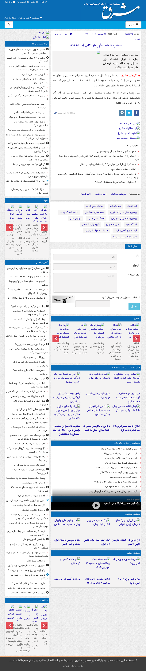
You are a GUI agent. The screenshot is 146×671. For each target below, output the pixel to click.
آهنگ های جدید (96, 218)
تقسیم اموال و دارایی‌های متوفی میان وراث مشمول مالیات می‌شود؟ (27, 136)
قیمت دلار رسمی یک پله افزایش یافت (119, 453)
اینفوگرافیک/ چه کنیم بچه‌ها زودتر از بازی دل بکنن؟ (35, 636)
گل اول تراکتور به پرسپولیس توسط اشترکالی (30, 166)
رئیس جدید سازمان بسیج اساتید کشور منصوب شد (29, 106)
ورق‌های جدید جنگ (36, 561)
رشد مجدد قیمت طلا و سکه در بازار (121, 463)
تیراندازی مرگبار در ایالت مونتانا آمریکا (27, 306)
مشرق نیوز (112, 9)
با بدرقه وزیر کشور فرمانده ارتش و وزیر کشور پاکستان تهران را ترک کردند (28, 68)
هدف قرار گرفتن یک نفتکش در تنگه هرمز (25, 391)
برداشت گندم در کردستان (67, 579)
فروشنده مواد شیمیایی (96, 231)
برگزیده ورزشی (132, 514)
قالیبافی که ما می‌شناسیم (33, 74)
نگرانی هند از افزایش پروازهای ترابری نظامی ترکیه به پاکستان (29, 89)
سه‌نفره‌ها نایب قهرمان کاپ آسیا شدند (96, 45)
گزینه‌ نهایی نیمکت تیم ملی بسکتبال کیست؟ (115, 182)
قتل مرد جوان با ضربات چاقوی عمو (27, 234)
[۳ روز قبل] (113, 335)
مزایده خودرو (112, 224)
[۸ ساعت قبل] (43, 621)
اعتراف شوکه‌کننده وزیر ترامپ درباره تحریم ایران (29, 191)
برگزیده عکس (133, 553)
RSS (43, 2)
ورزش (131, 25)
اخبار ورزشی (100, 194)
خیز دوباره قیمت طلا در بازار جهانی (121, 458)
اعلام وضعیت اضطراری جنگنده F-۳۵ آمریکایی (29, 372)
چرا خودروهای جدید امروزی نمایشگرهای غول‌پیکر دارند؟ (79, 348)
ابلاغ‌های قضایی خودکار (34, 539)
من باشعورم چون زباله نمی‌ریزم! (129, 581)
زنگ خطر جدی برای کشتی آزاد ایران (97, 542)
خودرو (137, 319)
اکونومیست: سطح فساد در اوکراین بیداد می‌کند (28, 283)
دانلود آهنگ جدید (69, 212)
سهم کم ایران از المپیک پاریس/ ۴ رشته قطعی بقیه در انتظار (108, 164)
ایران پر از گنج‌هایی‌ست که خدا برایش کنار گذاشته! (27, 182)
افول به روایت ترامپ (35, 378)
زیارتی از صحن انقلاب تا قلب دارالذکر (28, 592)
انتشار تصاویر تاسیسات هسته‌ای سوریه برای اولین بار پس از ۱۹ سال (28, 51)
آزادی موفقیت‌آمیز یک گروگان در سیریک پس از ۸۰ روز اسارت (66, 397)
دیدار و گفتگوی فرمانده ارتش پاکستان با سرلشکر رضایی (28, 149)
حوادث (44, 201)
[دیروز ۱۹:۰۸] (66, 413)
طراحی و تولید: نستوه (73, 666)
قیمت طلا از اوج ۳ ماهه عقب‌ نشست (27, 277)
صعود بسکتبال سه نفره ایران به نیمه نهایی (116, 151)
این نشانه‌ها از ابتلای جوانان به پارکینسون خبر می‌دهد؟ (27, 638)
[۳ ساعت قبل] (66, 566)
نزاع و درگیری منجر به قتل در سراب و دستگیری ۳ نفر (18, 239)
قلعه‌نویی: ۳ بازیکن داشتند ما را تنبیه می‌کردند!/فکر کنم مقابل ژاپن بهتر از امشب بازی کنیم (98, 158)
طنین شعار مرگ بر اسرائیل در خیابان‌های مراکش (27, 270)
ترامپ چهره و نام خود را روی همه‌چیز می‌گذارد (29, 576)
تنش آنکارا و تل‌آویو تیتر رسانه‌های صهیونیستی (30, 402)
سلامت (44, 601)
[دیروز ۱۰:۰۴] (66, 527)
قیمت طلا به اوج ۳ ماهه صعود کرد (121, 486)
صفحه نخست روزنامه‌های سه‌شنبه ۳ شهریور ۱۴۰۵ (97, 581)
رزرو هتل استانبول (94, 212)
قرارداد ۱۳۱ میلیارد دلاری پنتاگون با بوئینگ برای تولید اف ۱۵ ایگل (27, 291)
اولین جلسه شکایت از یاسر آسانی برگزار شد (28, 97)
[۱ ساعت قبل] (126, 381)
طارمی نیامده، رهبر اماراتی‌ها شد (30, 443)
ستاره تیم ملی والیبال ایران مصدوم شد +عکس (67, 542)
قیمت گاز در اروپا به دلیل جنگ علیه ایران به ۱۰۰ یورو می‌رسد (27, 533)
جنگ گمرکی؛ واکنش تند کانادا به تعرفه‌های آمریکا (31, 321)
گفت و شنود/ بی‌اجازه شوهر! (31, 496)
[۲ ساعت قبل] (96, 566)
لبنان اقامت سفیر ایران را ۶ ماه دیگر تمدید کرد (126, 428)
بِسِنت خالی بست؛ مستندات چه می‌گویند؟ (25, 478)
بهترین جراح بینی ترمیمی (124, 218)
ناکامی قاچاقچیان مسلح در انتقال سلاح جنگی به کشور (96, 428)
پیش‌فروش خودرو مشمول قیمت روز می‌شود (97, 348)
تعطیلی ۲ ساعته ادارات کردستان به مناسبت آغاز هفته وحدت (30, 313)
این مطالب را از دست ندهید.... (124, 368)
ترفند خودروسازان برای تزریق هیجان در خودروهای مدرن (133, 351)
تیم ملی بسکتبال (118, 194)
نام (137, 256)
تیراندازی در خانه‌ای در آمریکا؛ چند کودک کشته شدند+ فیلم (128, 397)
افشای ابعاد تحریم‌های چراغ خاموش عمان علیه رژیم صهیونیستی (27, 174)
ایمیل (136, 265)
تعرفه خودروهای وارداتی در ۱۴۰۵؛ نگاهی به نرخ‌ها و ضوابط (114, 351)
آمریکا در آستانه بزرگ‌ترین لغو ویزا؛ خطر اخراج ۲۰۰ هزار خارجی (28, 329)
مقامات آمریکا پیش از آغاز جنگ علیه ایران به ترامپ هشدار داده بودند (27, 420)
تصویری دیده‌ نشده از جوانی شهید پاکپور (26, 143)
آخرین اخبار (42, 263)
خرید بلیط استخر (90, 224)
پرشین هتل (75, 218)
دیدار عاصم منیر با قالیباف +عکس (29, 112)
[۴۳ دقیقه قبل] (126, 566)
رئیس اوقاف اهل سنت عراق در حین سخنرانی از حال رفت (29, 158)
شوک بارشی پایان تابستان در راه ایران (97, 395)
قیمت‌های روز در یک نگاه (127, 443)
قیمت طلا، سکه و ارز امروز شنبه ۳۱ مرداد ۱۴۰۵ (115, 482)
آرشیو (33, 2)
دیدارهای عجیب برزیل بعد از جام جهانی (26, 117)
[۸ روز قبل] (61, 333)
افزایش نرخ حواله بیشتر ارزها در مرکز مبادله (116, 468)
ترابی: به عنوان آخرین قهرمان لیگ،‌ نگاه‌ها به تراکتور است (27, 337)
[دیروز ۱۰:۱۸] (96, 527)
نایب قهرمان (85, 194)
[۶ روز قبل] (96, 331)
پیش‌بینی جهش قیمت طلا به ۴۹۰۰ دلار (118, 472)
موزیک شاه (115, 206)
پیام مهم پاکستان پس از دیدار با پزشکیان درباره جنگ (27, 458)
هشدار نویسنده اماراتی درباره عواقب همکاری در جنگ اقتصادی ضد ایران (29, 516)
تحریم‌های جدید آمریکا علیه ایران (29, 465)
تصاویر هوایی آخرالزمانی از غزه (121, 503)
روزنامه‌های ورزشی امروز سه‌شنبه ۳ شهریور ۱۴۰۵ (30, 471)
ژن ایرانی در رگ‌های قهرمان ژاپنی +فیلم (126, 542)
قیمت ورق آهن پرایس (125, 231)
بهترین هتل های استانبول (123, 212)
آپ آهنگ (132, 206)
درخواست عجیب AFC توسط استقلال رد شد (28, 299)
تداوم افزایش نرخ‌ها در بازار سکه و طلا (119, 449)
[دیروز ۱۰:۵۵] (126, 527)
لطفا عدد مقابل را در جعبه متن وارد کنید (121, 297)
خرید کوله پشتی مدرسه (125, 237)
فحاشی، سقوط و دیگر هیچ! (123, 169)
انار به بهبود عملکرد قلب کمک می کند (27, 583)
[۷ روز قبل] (79, 335)
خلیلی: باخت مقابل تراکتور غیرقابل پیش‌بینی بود (30, 363)
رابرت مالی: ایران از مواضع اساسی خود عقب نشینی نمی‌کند (29, 350)
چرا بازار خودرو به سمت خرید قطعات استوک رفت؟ (61, 348)
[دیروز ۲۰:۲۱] (126, 413)
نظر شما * (133, 275)
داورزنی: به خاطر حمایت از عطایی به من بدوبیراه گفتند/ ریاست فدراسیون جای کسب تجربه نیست (98, 175)
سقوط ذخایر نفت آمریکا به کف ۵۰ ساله (26, 588)
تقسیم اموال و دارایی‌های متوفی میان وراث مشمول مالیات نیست (27, 554)
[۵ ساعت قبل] (131, 335)
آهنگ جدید (131, 224)
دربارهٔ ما (9, 2)
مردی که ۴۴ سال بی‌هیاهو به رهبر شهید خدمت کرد (27, 59)
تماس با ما (21, 2)
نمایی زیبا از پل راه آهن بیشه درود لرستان (25, 500)
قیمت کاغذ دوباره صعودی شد (123, 477)
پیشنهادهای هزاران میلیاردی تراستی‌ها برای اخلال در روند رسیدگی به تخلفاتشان (66, 430)
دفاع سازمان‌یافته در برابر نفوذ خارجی (28, 396)
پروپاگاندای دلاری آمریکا (34, 357)
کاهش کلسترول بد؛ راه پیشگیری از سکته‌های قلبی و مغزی (18, 638)
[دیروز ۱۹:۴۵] (96, 413)
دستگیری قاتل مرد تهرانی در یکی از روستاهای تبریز (30, 81)
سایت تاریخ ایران (94, 206)
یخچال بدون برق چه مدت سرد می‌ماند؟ (26, 130)
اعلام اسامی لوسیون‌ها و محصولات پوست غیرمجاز (10, 634)
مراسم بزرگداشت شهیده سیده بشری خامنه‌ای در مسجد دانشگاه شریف (29, 437)
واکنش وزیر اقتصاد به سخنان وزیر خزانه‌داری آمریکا (30, 123)
